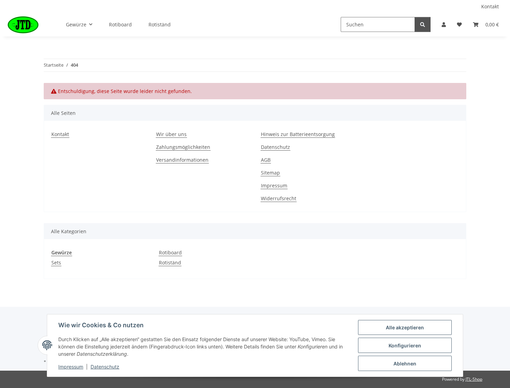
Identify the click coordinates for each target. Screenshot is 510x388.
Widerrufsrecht (278, 198)
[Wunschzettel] (459, 24)
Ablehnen (404, 363)
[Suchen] (423, 24)
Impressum (274, 185)
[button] (443, 24)
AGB (266, 160)
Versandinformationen (182, 160)
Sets (56, 262)
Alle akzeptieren (405, 327)
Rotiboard (170, 252)
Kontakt (490, 6)
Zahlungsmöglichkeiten (183, 147)
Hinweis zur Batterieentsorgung (298, 134)
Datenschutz (275, 147)
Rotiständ (170, 262)
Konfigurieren (405, 345)
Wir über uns (171, 134)
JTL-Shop (474, 379)
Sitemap (270, 172)
